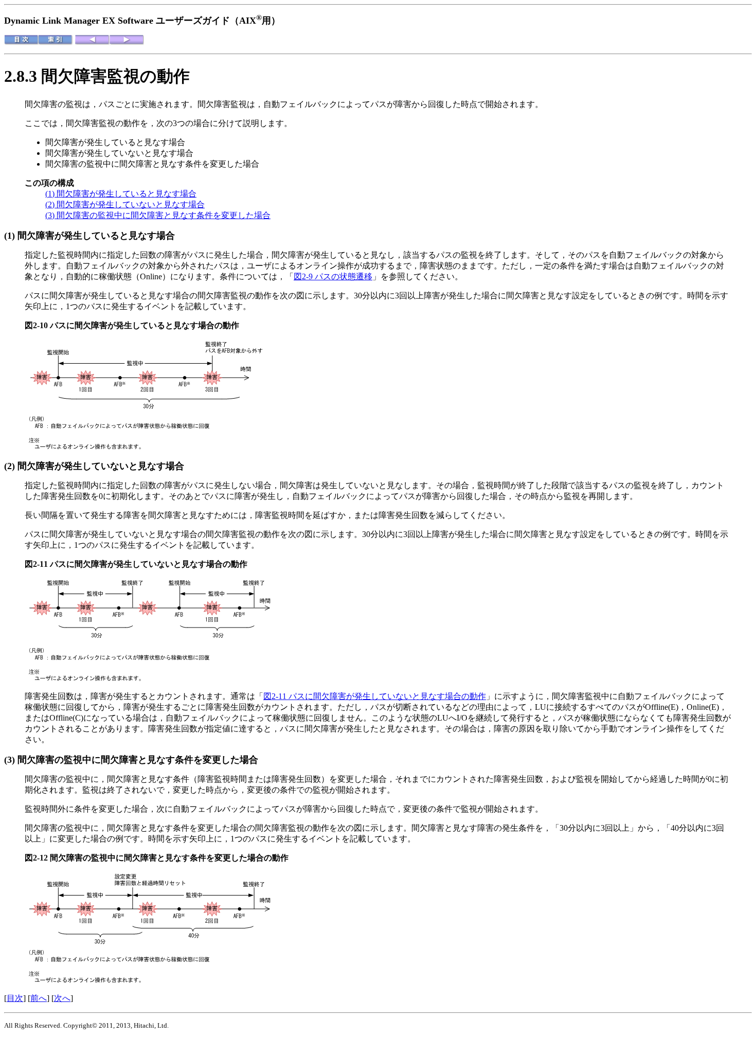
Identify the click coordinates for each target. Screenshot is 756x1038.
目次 (15, 998)
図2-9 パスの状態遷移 (333, 276)
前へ (38, 998)
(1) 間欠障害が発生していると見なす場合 (120, 193)
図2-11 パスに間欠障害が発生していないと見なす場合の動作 (374, 696)
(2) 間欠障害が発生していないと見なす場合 (125, 204)
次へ (62, 998)
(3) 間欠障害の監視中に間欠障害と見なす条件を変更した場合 (158, 215)
